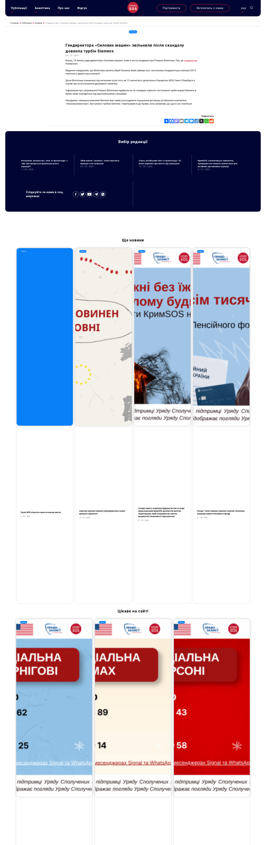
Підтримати (171, 8)
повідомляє (190, 60)
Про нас (64, 8)
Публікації (19, 8)
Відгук (82, 8)
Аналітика (42, 8)
